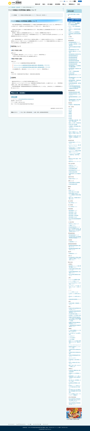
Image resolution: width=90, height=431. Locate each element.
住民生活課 (18, 7)
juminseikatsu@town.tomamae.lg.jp (26, 99)
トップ (9, 7)
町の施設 (50, 4)
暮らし (64, 4)
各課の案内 (13, 7)
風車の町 (37, 4)
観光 (44, 4)
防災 (79, 4)
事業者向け (72, 4)
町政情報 (57, 4)
